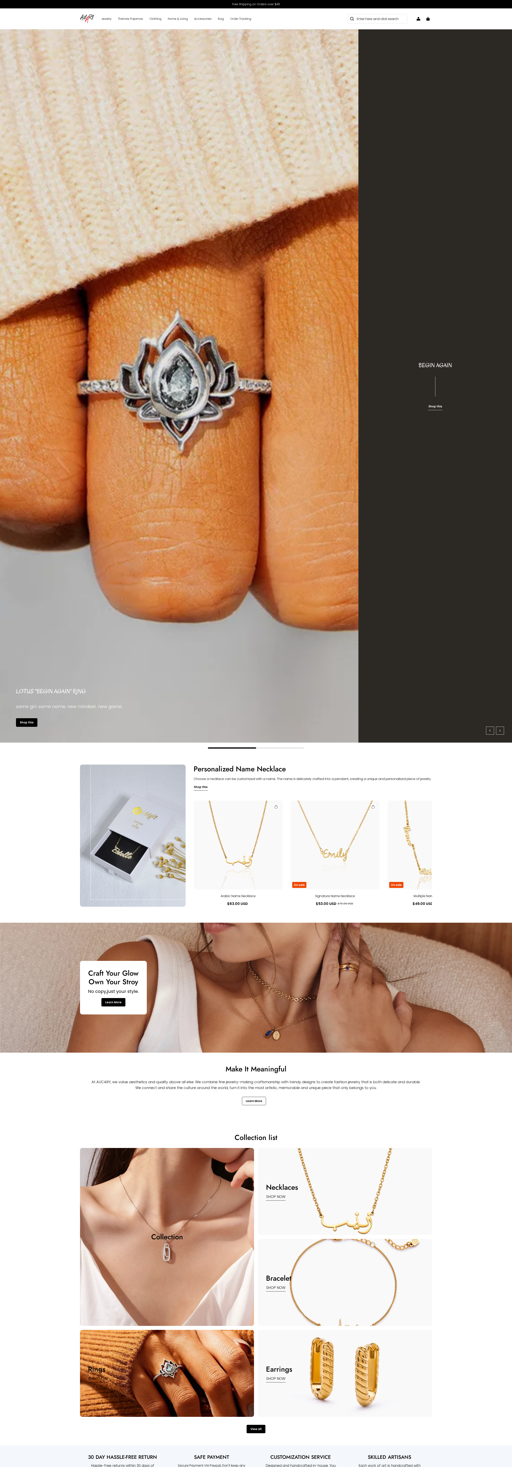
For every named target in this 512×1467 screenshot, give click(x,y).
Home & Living (178, 19)
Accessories (203, 19)
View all (256, 1429)
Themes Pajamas (130, 19)
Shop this (27, 722)
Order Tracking (240, 19)
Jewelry (106, 19)
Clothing (155, 19)
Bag (221, 19)
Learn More (113, 1002)
